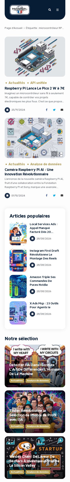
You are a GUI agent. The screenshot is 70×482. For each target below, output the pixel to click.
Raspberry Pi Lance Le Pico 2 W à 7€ (35, 88)
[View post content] (35, 57)
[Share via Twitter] (54, 110)
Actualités (17, 82)
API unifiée (38, 82)
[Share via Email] (62, 110)
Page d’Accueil (13, 28)
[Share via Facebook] (46, 110)
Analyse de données (45, 164)
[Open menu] (57, 10)
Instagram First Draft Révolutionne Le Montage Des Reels (44, 254)
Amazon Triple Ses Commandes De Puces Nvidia (43, 280)
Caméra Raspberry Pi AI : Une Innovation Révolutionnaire (29, 171)
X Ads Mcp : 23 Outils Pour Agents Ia (44, 305)
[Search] (49, 10)
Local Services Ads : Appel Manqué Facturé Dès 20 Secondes (44, 229)
